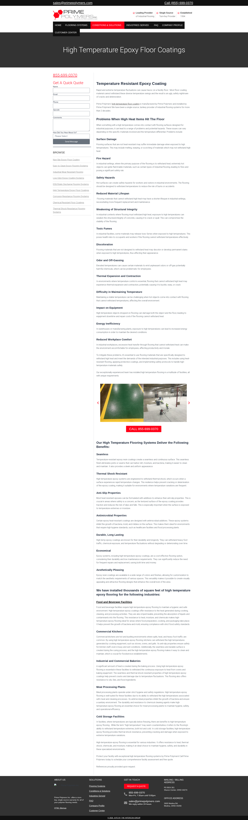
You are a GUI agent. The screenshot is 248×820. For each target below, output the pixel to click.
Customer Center (97, 811)
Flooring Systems (97, 786)
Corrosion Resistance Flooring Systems (71, 196)
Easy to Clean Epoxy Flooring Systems (70, 166)
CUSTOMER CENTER (66, 32)
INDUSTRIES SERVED (137, 25)
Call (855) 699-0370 (178, 3)
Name (55, 87)
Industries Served (97, 796)
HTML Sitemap (60, 808)
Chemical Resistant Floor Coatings (68, 202)
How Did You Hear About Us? (65, 132)
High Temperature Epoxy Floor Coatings (71, 190)
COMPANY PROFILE (172, 25)
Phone (55, 102)
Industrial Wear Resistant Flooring (68, 172)
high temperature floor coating (125, 104)
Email (55, 94)
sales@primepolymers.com (72, 3)
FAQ (156, 25)
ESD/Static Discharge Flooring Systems (71, 184)
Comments (57, 117)
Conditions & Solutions (99, 791)
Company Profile (96, 806)
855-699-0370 (65, 75)
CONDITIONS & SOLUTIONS (106, 25)
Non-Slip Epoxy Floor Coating (66, 160)
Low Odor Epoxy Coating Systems (68, 178)
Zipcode (56, 110)
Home (58, 25)
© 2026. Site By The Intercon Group (124, 818)
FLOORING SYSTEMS (76, 25)
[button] (98, 402)
